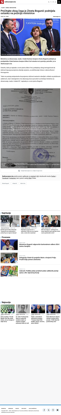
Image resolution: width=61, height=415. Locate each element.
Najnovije (6, 302)
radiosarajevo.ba (15, 410)
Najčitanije (6, 213)
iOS (38, 176)
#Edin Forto (22, 183)
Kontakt (17, 408)
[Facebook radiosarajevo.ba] (44, 410)
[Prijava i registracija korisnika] (53, 1)
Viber (30, 178)
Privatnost (24, 408)
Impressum (10, 408)
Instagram (12, 178)
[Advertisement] (30, 198)
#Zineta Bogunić (5, 183)
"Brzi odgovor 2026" (5, 228)
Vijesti (3, 7)
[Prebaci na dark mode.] (49, 1)
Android (33, 176)
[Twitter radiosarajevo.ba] (48, 410)
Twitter (53, 176)
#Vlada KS (14, 183)
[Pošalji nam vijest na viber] (53, 410)
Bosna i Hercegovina (11, 7)
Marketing (3, 408)
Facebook (5, 178)
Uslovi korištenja (33, 408)
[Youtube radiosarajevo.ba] (57, 410)
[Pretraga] (51, 2)
